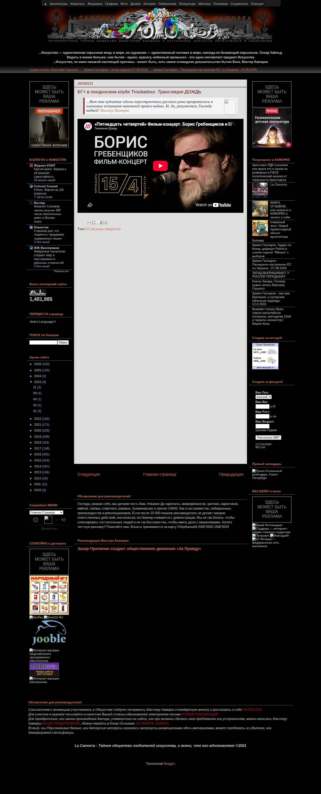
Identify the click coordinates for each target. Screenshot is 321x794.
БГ (87, 229)
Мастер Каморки (114, 110)
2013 (38, 472)
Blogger (169, 763)
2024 (38, 376)
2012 (38, 478)
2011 (38, 484)
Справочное (239, 3)
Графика (111, 3)
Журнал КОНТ (44, 165)
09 (35, 393)
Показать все (61, 271)
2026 (38, 364)
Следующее (89, 474)
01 (35, 411)
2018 (38, 442)
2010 (38, 490)
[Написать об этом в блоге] (93, 222)
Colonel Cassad (46, 186)
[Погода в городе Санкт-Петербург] (265, 368)
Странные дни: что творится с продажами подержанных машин (49, 234)
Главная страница (159, 474)
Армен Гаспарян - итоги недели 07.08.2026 (124, 69)
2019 (38, 436)
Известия (41, 227)
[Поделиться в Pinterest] (106, 222)
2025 (38, 370)
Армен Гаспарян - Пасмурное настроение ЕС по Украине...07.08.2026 (213, 69)
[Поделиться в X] (97, 222)
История (150, 3)
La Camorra (278, 184)
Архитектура (58, 3)
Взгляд (39, 203)
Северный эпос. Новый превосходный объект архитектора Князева (271, 231)
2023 (38, 382)
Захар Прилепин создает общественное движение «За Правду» (139, 548)
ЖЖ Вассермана (46, 248)
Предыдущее (231, 474)
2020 (38, 430)
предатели (113, 229)
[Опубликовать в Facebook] (102, 222)
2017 (38, 448)
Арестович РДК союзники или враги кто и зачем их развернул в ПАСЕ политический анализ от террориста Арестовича (270, 172)
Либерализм (167, 3)
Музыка (97, 229)
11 (35, 387)
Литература (187, 3)
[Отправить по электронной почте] (89, 222)
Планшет (257, 3)
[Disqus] (160, 292)
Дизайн (136, 3)
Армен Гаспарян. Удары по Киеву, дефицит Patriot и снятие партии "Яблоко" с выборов (271, 250)
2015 (38, 460)
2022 (38, 418)
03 (35, 405)
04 (35, 399)
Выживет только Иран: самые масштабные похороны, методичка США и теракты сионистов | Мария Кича (271, 316)
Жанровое (95, 3)
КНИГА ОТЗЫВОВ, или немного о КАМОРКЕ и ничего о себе (280, 210)
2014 (38, 466)
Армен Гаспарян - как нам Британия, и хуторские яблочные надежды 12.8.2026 (271, 298)
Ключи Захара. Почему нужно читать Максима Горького (44, 69)
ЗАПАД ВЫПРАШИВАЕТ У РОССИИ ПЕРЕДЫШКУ (270, 274)
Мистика (204, 3)
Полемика (220, 3)
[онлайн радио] (49, 529)
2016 (38, 454)
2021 (38, 424)
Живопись (77, 3)
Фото (124, 3)
